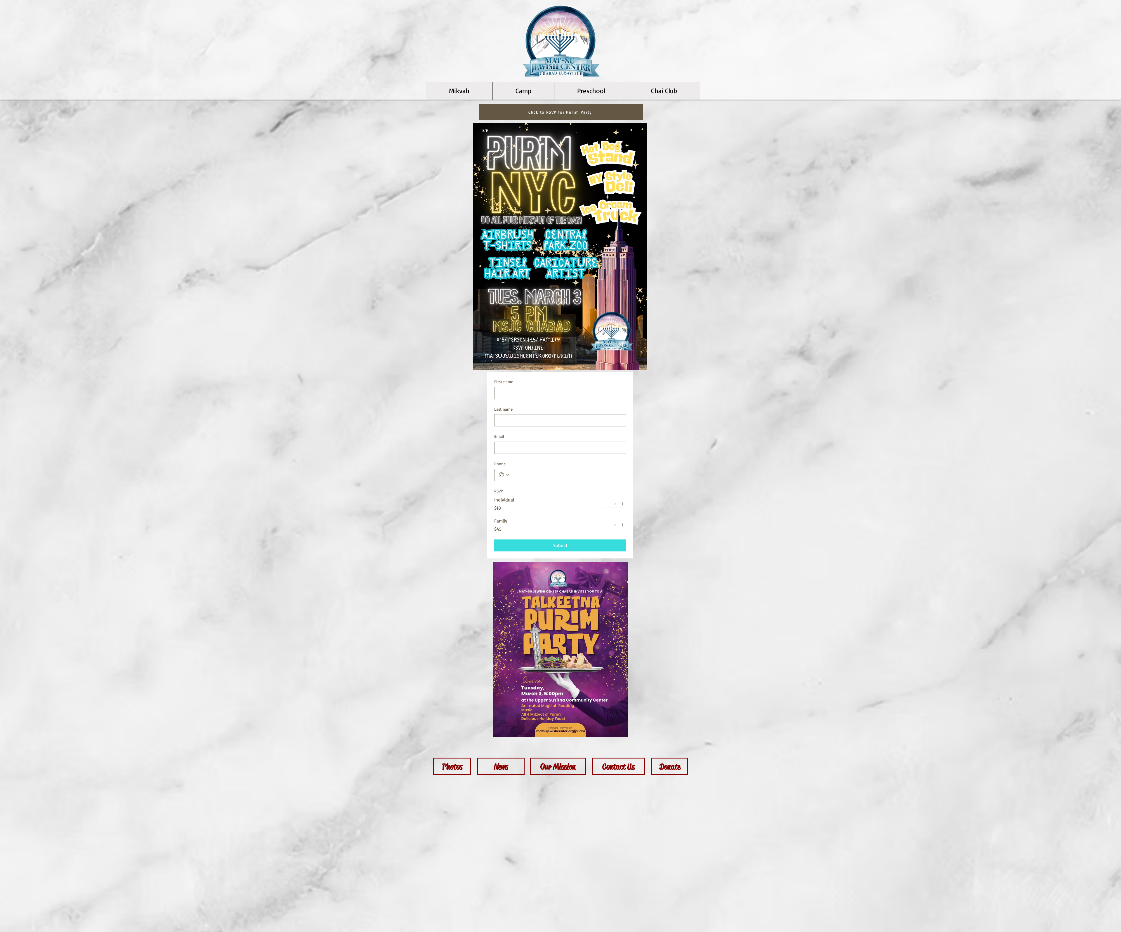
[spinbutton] (614, 504)
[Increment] (622, 504)
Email (499, 436)
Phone (500, 463)
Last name (503, 409)
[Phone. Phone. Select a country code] (504, 474)
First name (503, 381)
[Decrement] (606, 504)
